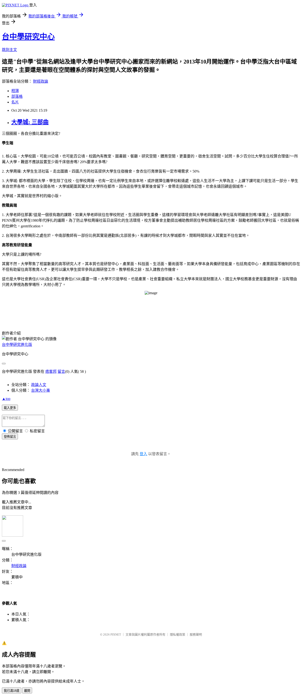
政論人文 (38, 385)
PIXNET (115, 634)
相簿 (15, 91)
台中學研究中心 (28, 36)
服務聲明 (196, 634)
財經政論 (40, 81)
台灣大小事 (40, 390)
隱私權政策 (177, 634)
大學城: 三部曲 (30, 122)
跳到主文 (9, 50)
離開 (27, 690)
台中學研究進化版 (17, 345)
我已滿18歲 (11, 690)
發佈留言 (10, 436)
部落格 (17, 96)
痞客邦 (51, 371)
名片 (15, 102)
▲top (6, 399)
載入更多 (10, 408)
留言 (61, 371)
